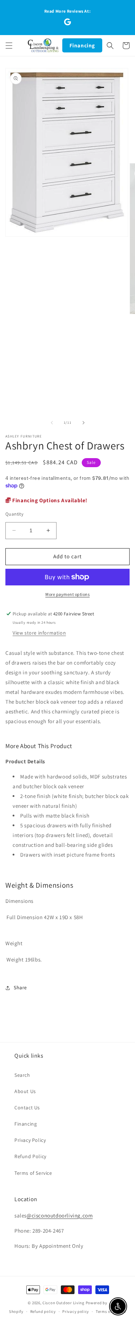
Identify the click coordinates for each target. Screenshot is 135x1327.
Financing (82, 45)
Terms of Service (33, 1173)
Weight (14, 943)
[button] (9, 46)
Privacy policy (75, 1311)
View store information (39, 633)
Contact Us (27, 1107)
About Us (25, 1091)
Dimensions (19, 900)
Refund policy (43, 1311)
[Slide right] (83, 423)
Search (22, 1075)
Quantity (14, 514)
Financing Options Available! (49, 500)
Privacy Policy (30, 1140)
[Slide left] (52, 423)
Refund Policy (30, 1156)
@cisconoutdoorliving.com (60, 1215)
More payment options (67, 594)
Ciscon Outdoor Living (63, 1302)
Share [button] (20, 987)
